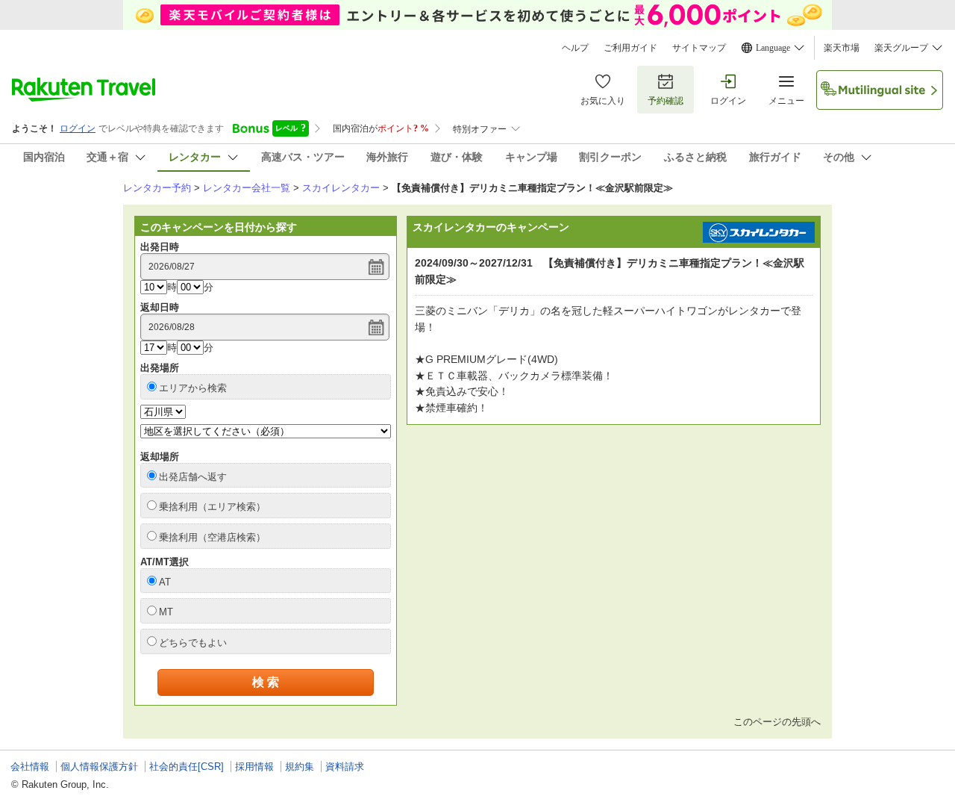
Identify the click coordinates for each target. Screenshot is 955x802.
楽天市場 (842, 48)
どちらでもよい (193, 642)
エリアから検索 (193, 388)
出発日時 (159, 246)
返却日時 (159, 307)
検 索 (265, 682)
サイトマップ (699, 48)
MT (166, 612)
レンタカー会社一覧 (246, 187)
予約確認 (665, 101)
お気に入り (602, 101)
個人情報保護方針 (99, 766)
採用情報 (254, 766)
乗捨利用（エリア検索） (212, 506)
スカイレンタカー (341, 187)
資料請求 (344, 766)
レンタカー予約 (157, 187)
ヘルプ (575, 48)
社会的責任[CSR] (186, 766)
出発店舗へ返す (193, 476)
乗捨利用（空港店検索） (212, 537)
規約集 (299, 766)
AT (165, 582)
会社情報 (29, 766)
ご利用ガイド (630, 48)
